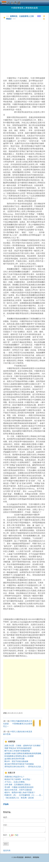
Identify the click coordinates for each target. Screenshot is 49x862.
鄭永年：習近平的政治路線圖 (16, 761)
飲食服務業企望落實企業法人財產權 (19, 756)
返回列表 (6, 850)
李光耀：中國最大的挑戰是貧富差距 (19, 787)
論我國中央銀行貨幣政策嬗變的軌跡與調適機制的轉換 (26, 753)
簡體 (39, 16)
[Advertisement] (24, 47)
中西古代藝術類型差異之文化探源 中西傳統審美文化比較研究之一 (17, 723)
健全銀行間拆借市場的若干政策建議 (19, 764)
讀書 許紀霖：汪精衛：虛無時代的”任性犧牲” (22, 746)
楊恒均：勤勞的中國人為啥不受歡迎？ (19, 792)
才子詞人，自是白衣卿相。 (15, 782)
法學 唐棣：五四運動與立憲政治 (17, 785)
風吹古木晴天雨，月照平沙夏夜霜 (18, 790)
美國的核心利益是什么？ (14, 777)
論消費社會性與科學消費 (14, 759)
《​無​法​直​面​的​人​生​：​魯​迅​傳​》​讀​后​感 (19, 798)
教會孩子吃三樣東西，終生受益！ (18, 779)
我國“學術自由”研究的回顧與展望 (18, 748)
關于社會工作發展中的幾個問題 (17, 751)
